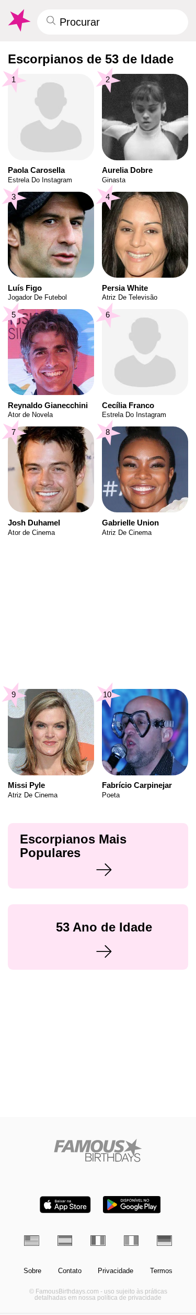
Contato (70, 1271)
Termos (161, 1271)
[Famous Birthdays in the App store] (65, 1204)
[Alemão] (164, 1240)
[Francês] (98, 1240)
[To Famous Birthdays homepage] (18, 20)
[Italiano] (131, 1240)
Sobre (32, 1271)
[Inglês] (31, 1240)
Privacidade (115, 1271)
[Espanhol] (65, 1240)
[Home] (98, 1150)
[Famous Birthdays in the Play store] (131, 1204)
